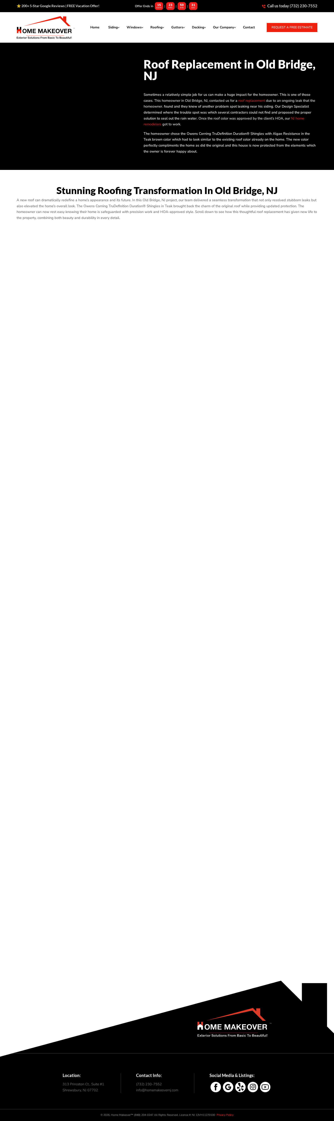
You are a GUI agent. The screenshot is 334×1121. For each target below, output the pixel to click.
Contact (249, 27)
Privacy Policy (225, 1115)
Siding (113, 27)
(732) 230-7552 (149, 1084)
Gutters (177, 27)
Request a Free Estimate (292, 27)
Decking (198, 27)
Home (94, 27)
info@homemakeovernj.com (157, 1090)
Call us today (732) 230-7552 (292, 5)
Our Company (223, 27)
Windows (134, 27)
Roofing (156, 27)
